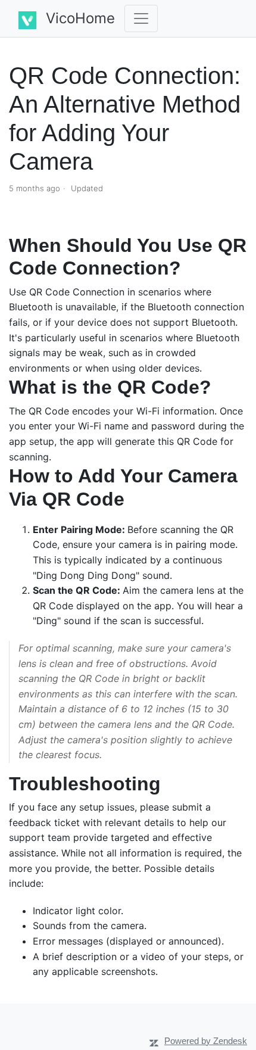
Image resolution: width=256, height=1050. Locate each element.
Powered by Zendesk (205, 1041)
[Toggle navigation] (141, 18)
